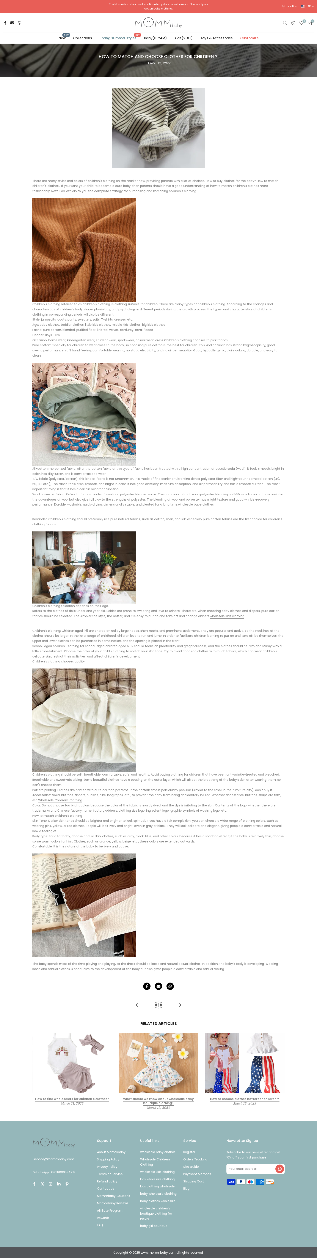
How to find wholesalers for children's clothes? (72, 1099)
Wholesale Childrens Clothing (60, 800)
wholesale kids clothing (227, 616)
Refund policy (107, 1181)
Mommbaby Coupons (113, 1196)
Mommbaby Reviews (112, 1203)
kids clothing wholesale (157, 1186)
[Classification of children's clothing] (180, 1005)
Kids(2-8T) (183, 38)
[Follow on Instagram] (51, 1184)
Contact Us (105, 1188)
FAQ (100, 1225)
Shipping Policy (108, 1159)
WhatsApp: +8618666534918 (54, 1172)
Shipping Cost (193, 1181)
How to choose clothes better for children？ (244, 1099)
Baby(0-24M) (155, 38)
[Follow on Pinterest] (67, 1184)
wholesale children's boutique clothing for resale (156, 1213)
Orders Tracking (195, 1159)
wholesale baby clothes (158, 1152)
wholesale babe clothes (196, 504)
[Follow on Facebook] (34, 1184)
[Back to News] (158, 1005)
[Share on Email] (12, 22)
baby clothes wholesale (158, 1201)
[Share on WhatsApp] (19, 22)
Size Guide (191, 1167)
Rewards (103, 1218)
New (64, 37)
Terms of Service (110, 1174)
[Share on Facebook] (5, 22)
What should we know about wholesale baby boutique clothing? (158, 1101)
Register (189, 1152)
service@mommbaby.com (53, 1159)
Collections (82, 38)
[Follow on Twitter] (42, 1184)
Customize (249, 38)
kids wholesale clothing (157, 1179)
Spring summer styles (120, 37)
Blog (186, 1188)
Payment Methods (197, 1174)
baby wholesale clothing (158, 1194)
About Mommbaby (111, 1152)
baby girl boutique (153, 1226)
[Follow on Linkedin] (59, 1184)
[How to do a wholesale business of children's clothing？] (137, 1005)
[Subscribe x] (279, 1169)
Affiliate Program (109, 1210)
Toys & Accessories (216, 38)
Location (291, 6)
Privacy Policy (107, 1167)
